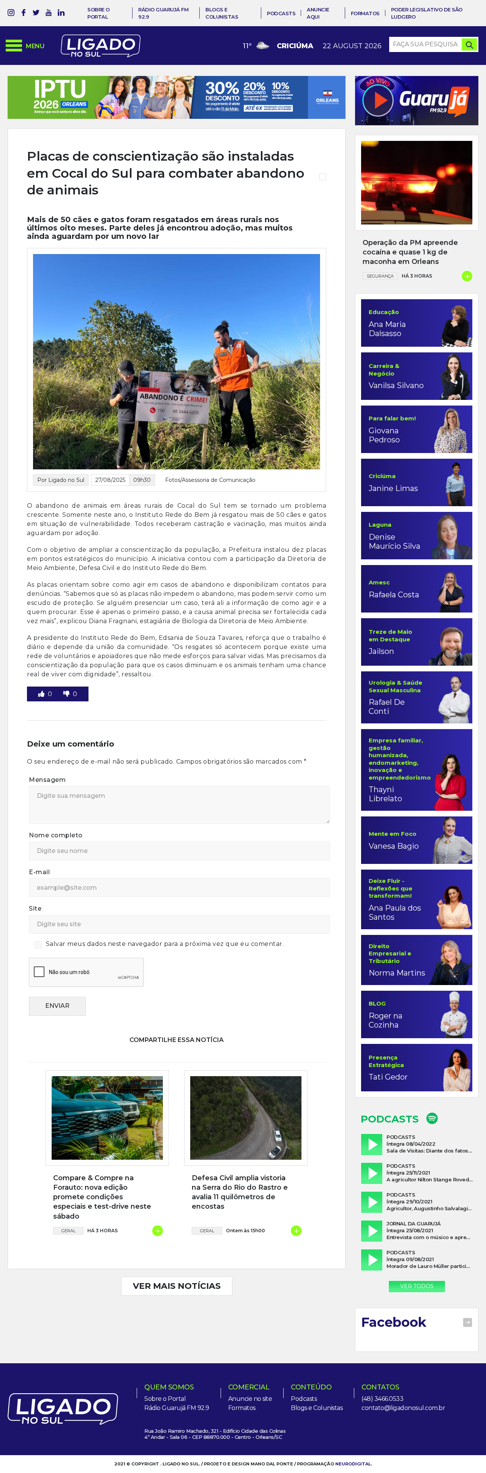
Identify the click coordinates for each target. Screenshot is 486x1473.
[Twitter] (36, 13)
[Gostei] (42, 715)
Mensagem (47, 801)
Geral (69, 1252)
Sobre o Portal (165, 1398)
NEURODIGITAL (353, 1464)
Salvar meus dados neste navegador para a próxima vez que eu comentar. (165, 965)
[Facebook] (23, 13)
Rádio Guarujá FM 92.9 (176, 1407)
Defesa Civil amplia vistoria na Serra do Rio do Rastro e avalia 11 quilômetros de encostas (240, 1214)
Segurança (380, 276)
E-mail (39, 893)
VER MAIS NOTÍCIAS (177, 1307)
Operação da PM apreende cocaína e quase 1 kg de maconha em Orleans (410, 252)
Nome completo (56, 857)
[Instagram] (11, 13)
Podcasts (281, 13)
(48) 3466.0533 (382, 1398)
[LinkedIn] (61, 13)
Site (35, 930)
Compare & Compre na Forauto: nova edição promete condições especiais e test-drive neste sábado (102, 1218)
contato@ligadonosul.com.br (403, 1407)
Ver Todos (417, 1286)
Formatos (365, 13)
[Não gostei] (67, 715)
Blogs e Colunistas (316, 1407)
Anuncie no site (250, 1398)
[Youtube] (48, 13)
